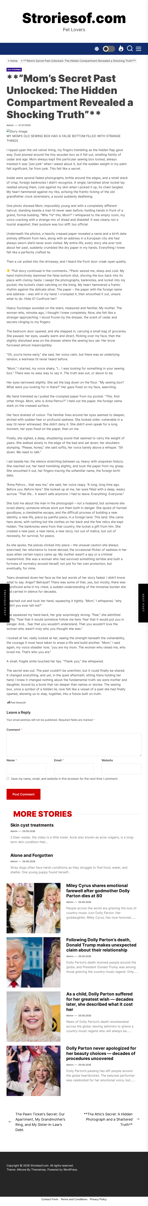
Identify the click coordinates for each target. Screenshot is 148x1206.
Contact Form (49, 1199)
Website (107, 760)
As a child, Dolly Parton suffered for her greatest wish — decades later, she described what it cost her (99, 1001)
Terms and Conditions (74, 1199)
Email (59, 760)
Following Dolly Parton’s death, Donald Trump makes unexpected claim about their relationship (101, 944)
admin (10, 125)
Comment (14, 730)
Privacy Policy (98, 1199)
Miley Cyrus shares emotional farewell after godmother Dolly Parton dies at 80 (98, 890)
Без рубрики (14, 69)
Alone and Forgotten (31, 855)
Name (12, 760)
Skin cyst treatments (32, 825)
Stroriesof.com (74, 18)
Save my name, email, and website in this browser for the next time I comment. (64, 779)
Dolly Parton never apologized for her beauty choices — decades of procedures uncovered (101, 1053)
